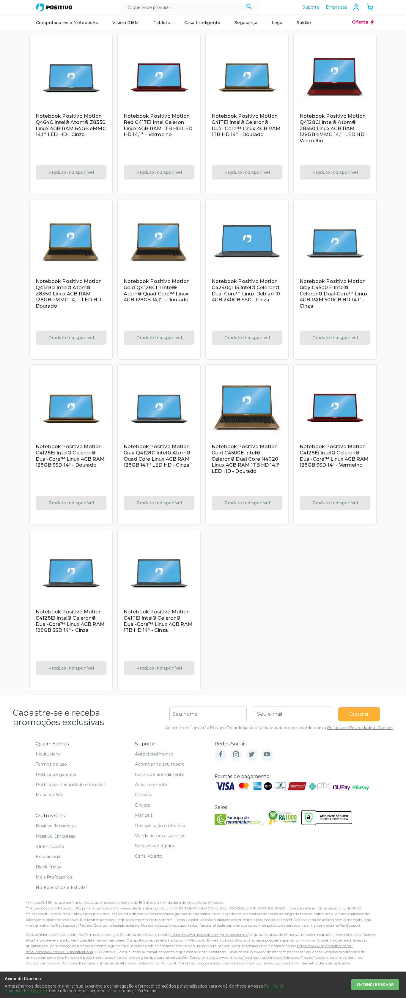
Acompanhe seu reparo (160, 764)
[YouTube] (267, 754)
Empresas (336, 7)
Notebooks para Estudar (61, 887)
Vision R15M (125, 22)
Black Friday (48, 867)
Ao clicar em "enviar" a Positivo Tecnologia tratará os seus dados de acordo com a (279, 727)
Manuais (143, 815)
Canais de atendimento (159, 774)
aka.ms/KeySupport (59, 925)
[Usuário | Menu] (356, 7)
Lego (277, 22)
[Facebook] (221, 754)
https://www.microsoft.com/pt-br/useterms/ (209, 934)
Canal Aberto (148, 856)
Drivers (142, 805)
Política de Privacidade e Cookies (360, 727)
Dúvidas (143, 794)
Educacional (48, 856)
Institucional (49, 754)
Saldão (304, 22)
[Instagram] (236, 754)
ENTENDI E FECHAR (375, 984)
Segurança (246, 22)
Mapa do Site (50, 794)
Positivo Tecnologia (56, 826)
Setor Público (50, 846)
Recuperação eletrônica (160, 825)
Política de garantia (56, 774)
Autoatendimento (154, 754)
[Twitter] (251, 754)
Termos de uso (51, 764)
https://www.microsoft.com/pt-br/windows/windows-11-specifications (267, 957)
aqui (117, 990)
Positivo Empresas (55, 836)
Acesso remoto (151, 784)
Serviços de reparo (154, 846)
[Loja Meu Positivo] (54, 7)
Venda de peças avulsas (160, 835)
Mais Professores (54, 877)
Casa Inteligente (202, 22)
